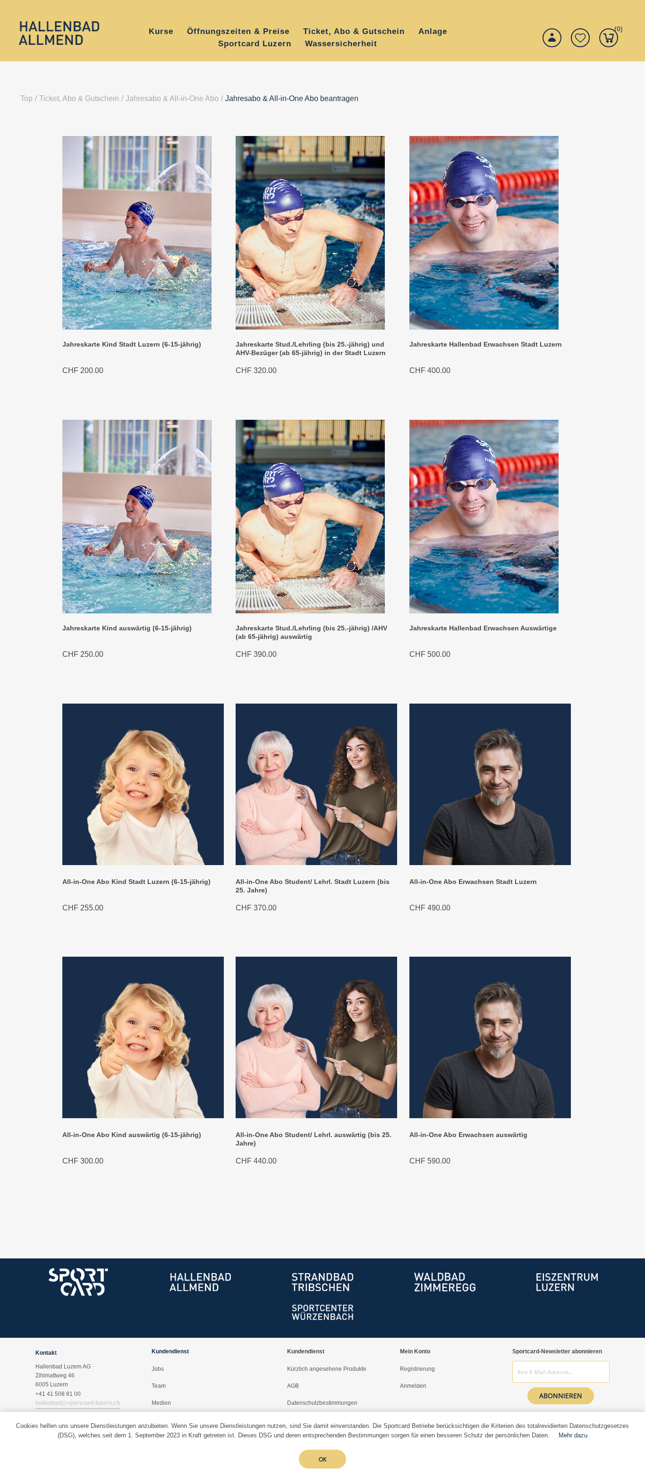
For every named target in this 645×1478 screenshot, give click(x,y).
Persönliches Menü (552, 37)
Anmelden (413, 1386)
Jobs (158, 1369)
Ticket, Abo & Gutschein (354, 31)
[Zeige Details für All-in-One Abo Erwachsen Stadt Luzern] (490, 862)
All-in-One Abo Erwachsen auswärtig (468, 1134)
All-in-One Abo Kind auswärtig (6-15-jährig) (131, 1134)
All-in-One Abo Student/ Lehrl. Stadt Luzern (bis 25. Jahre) (313, 886)
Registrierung (417, 1369)
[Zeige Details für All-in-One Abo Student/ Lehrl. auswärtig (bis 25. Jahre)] (316, 1116)
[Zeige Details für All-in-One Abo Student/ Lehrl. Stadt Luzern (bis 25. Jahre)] (316, 862)
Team (159, 1386)
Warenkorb (616, 30)
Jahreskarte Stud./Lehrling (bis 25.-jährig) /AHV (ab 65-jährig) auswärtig (311, 632)
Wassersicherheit (341, 43)
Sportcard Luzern (254, 43)
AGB (293, 1386)
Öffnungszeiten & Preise (238, 31)
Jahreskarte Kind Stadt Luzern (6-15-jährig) (131, 344)
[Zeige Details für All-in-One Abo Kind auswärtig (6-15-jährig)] (143, 1116)
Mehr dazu (573, 1435)
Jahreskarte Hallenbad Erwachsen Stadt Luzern (485, 344)
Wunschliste (580, 37)
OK (322, 1459)
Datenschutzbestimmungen (322, 1403)
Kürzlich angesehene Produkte (326, 1369)
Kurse (161, 31)
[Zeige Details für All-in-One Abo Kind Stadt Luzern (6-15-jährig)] (143, 862)
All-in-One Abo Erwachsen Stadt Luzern (473, 881)
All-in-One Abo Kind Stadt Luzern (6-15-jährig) (136, 881)
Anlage (432, 31)
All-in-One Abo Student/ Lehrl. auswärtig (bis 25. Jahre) (313, 1139)
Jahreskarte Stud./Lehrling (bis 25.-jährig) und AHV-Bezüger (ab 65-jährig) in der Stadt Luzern (311, 348)
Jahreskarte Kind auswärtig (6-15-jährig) (127, 628)
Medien (161, 1403)
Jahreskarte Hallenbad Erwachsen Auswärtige (483, 628)
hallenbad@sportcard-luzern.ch (77, 1403)
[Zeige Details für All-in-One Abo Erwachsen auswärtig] (490, 1116)
